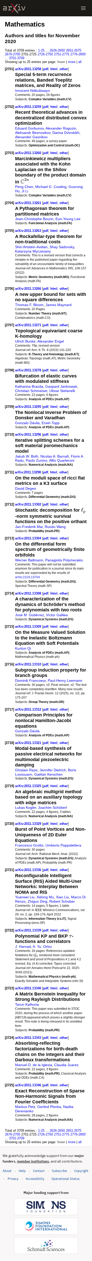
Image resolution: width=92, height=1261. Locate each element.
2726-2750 (45, 54)
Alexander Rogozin (60, 128)
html (53, 69)
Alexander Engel (50, 341)
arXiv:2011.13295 (28, 407)
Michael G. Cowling (50, 187)
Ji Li (25, 191)
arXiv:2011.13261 (28, 203)
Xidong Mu (45, 897)
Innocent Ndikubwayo (32, 91)
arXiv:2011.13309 (28, 626)
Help (22, 1171)
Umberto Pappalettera (63, 845)
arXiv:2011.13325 (28, 786)
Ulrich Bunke (25, 341)
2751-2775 (61, 54)
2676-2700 (12, 54)
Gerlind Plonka (49, 1107)
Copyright (81, 1171)
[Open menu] (83, 8)
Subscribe (59, 1171)
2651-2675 (73, 50)
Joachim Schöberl (52, 807)
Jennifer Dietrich (53, 770)
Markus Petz (25, 1107)
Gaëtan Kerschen (48, 774)
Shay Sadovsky (62, 247)
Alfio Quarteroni (61, 460)
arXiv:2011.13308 (28, 593)
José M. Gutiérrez (29, 615)
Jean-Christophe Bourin (34, 219)
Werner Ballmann (29, 560)
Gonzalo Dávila (27, 423)
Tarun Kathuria (27, 1004)
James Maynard (58, 305)
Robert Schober (62, 901)
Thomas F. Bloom (29, 305)
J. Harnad (23, 946)
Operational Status (65, 1178)
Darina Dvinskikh (65, 133)
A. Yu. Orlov (42, 946)
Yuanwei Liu (24, 897)
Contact (39, 1171)
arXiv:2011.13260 (28, 153)
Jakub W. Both (26, 456)
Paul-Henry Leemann (65, 680)
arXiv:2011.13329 (28, 824)
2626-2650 (57, 50)
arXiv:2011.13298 (28, 472)
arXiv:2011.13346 (28, 1085)
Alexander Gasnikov (31, 137)
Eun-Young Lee (67, 219)
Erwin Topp (51, 423)
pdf (45, 69)
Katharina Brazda (29, 386)
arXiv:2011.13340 (28, 988)
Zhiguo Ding (37, 901)
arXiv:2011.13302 (28, 504)
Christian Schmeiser (31, 391)
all (80, 62)
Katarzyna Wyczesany (33, 251)
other (64, 69)
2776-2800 (78, 54)
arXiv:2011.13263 (28, 231)
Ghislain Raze (26, 770)
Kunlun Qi (23, 648)
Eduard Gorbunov (29, 128)
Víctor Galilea (57, 615)
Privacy (13, 1179)
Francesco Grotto (29, 845)
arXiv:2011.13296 (28, 434)
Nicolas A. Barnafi (54, 456)
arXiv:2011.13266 (28, 289)
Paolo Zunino (36, 460)
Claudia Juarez (66, 1065)
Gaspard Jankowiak (61, 386)
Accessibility (35, 1179)
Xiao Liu (62, 897)
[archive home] (14, 8)
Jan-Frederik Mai (29, 527)
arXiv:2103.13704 (27, 577)
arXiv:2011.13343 (28, 1038)
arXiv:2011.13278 (28, 370)
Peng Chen (24, 187)
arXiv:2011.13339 (28, 930)
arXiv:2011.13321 (28, 743)
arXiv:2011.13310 (28, 664)
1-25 (41, 50)
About (7, 1171)
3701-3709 (16, 58)
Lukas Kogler (25, 807)
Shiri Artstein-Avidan (31, 247)
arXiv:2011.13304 (28, 538)
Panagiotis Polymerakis (64, 560)
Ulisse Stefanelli (62, 391)
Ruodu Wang (55, 527)
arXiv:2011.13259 (28, 107)
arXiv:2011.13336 (28, 870)
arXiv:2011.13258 (28, 69)
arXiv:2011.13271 (28, 325)
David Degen (25, 488)
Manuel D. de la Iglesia (33, 1065)
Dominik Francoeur (30, 680)
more (71, 62)
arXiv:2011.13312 (28, 709)
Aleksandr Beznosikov (32, 133)
